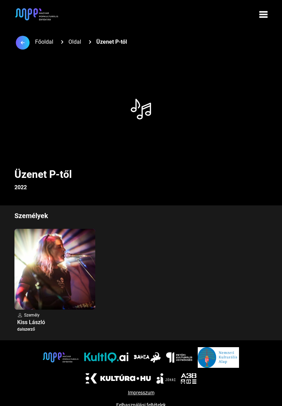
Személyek (31, 216)
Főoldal (44, 42)
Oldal (74, 42)
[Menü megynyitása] (263, 14)
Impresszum (141, 392)
